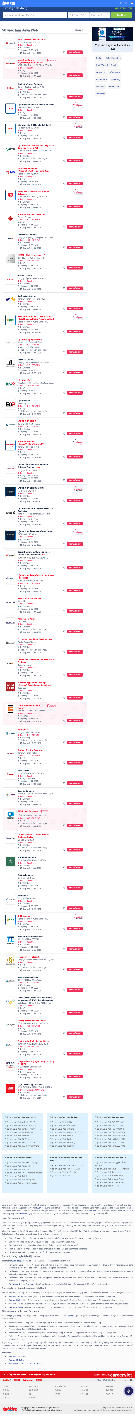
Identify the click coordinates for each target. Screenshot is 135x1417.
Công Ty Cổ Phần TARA (27, 898)
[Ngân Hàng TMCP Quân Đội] (10, 172)
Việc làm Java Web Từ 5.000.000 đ (109, 1125)
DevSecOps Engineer (27, 296)
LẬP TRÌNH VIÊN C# (27, 421)
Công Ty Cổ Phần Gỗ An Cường (30, 980)
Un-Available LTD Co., (26, 878)
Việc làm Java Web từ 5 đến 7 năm (109, 1179)
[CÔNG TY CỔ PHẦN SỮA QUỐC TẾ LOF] (10, 195)
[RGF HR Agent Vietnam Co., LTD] (10, 259)
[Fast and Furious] (10, 218)
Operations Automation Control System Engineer (36, 660)
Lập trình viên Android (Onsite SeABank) (36, 104)
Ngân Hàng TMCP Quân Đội (28, 174)
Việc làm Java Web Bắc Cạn (62, 1139)
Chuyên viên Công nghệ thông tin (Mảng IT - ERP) (36, 1062)
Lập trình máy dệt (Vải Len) (30, 339)
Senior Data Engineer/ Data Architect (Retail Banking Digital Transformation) (36, 317)
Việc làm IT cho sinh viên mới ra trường (25, 1363)
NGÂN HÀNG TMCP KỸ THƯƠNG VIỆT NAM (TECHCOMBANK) (34, 65)
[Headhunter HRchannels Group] (10, 343)
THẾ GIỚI (6, 1394)
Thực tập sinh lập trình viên (30, 1084)
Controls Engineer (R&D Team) (29, 706)
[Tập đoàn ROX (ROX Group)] (10, 108)
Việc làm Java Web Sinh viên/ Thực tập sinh (23, 1162)
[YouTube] (131, 1380)
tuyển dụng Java (18, 1261)
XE (30, 1394)
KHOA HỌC (84, 1390)
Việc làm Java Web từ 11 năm (107, 1186)
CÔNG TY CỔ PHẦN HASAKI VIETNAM (32, 860)
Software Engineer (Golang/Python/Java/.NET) (31, 442)
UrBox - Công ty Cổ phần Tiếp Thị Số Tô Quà (35, 794)
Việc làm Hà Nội (15, 1300)
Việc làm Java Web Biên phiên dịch (20, 1142)
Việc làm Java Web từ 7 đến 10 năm (109, 1182)
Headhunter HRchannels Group (30, 342)
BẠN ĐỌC (109, 1390)
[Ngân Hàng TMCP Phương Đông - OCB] (10, 320)
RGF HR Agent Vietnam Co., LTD (31, 258)
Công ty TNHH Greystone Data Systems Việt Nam (35, 362)
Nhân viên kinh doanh (106, 65)
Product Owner (25, 275)
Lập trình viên (24, 380)
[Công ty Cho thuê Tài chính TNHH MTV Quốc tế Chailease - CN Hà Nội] (10, 961)
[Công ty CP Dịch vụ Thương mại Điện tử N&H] (10, 238)
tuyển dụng (41, 1208)
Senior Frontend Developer (30, 936)
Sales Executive (113, 58)
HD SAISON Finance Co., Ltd (29, 42)
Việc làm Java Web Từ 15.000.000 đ (110, 1135)
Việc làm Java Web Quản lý (16, 1176)
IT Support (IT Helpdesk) (29, 956)
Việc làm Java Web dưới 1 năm (107, 1172)
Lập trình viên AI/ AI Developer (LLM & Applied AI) (35, 509)
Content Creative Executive (30, 750)
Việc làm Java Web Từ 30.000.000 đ (110, 1142)
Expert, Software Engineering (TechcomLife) (30, 61)
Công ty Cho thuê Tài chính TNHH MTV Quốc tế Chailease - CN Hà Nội (36, 960)
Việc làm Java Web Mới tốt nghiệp (19, 1166)
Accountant (101, 79)
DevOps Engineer (26, 875)
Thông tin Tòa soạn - (109, 1407)
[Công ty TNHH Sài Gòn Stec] (10, 425)
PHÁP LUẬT (7, 1398)
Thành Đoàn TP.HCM (124, 1407)
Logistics (100, 72)
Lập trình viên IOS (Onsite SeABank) (34, 125)
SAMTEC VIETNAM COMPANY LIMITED (33, 711)
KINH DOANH (33, 1386)
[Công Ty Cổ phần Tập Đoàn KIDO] (10, 88)
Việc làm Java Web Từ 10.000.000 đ (110, 1132)
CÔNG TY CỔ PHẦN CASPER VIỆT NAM (33, 1023)
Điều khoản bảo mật (95, 1410)
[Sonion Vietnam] (10, 663)
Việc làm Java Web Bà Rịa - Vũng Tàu (66, 1132)
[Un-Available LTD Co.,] (10, 879)
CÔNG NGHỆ (33, 1390)
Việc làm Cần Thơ (16, 1307)
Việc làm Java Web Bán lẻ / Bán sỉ (19, 1132)
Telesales (100, 93)
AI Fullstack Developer (28, 811)
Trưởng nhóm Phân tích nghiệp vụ (33, 1041)
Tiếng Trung (114, 72)
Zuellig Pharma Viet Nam (28, 642)
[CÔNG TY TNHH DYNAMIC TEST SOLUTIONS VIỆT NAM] (10, 149)
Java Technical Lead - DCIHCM (31, 39)
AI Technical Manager (27, 618)
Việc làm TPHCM (16, 1296)
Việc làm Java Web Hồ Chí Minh (63, 1125)
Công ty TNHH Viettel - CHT (29, 447)
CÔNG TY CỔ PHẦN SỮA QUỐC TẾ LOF (33, 197)
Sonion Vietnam (24, 665)
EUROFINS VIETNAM (26, 840)
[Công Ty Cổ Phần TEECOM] (10, 940)
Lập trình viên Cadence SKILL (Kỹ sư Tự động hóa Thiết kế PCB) (36, 146)
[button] (126, 3)
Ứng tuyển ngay (75, 52)
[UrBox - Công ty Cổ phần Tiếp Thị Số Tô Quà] (10, 795)
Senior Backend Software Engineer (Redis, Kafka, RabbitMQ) (34, 553)
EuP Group (22, 403)
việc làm (92, 1210)
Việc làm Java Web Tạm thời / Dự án (65, 1169)
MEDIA (5, 1386)
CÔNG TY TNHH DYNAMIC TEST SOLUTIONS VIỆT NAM (35, 151)
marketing (115, 79)
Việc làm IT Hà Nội (16, 1360)
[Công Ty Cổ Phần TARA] (10, 899)
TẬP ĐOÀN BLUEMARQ (27, 491)
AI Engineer (23, 729)
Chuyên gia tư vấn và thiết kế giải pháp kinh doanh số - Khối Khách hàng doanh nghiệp (36, 998)
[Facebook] (120, 1380)
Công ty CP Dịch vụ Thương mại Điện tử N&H (36, 237)
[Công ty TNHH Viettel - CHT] (10, 445)
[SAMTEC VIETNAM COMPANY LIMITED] (10, 709)
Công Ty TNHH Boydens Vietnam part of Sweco (34, 514)
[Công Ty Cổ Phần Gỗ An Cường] (10, 981)
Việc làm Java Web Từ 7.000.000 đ (109, 1129)
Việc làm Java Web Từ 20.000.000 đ (110, 1139)
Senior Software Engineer (30, 84)
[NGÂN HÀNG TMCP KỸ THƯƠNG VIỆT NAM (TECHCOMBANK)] (10, 64)
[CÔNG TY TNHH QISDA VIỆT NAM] (10, 579)
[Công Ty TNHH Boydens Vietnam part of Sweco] (10, 512)
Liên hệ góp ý (109, 1410)
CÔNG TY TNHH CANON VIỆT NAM (31, 773)
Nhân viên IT (23, 770)
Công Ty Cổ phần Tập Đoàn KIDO (31, 87)
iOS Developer (24, 916)
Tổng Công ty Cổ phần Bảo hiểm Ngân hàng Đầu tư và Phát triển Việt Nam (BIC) (35, 383)
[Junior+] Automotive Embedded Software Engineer (33, 465)
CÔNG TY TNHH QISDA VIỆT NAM (31, 581)
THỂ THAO (84, 1386)
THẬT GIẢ (109, 1394)
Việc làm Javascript (17, 1356)
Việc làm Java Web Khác (60, 1175)
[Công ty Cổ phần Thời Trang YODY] (10, 300)
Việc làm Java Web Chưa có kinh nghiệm (112, 1169)
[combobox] (35, 15)
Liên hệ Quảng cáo (79, 1410)
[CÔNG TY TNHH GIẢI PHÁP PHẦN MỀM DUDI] (10, 1088)
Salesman (100, 86)
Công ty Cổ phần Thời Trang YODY (31, 299)
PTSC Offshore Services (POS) (30, 1067)
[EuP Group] (10, 404)
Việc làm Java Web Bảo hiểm (17, 1135)
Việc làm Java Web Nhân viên (17, 1169)
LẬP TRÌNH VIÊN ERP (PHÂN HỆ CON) (35, 531)
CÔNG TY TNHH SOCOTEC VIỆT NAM (32, 815)
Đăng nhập (127, 8)
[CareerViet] (10, 602)
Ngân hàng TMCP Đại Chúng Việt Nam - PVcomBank (33, 1003)
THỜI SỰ (6, 1390)
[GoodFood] (10, 686)
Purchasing (114, 86)
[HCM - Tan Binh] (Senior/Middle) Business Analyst (33, 835)
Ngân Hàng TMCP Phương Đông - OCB (33, 322)
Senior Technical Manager (30, 598)
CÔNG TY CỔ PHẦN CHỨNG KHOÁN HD (33, 558)
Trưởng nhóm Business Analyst (32, 1020)
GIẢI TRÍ (57, 1394)
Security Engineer (26, 791)
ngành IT (71, 1315)
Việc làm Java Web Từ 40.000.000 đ (110, 1146)
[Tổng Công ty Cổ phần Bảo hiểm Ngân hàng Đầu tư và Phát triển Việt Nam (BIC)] (10, 384)
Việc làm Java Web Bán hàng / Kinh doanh (23, 1129)
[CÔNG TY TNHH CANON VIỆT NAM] (10, 774)
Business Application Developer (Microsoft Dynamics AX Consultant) (35, 683)
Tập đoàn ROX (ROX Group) (28, 107)
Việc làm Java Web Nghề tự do (63, 1172)
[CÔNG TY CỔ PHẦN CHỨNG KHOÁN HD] (10, 556)
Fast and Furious (24, 217)
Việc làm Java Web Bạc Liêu (62, 1135)
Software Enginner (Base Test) (32, 214)
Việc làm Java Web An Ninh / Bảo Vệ (20, 1122)
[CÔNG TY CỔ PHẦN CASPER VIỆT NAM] (10, 1024)
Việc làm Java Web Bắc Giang (62, 1142)
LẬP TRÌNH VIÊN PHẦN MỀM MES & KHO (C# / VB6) (36, 576)
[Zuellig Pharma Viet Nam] (10, 643)
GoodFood (22, 688)
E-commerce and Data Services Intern (35, 639)
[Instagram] (125, 1380)
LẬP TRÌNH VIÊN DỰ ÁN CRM (31, 488)
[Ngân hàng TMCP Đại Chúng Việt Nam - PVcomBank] (10, 1001)
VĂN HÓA (58, 1390)
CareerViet (22, 601)
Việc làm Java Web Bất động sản (19, 1139)
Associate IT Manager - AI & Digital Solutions (33, 192)
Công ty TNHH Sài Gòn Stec (29, 424)
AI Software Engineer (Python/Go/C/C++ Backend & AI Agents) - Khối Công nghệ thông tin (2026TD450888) (34, 169)
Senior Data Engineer (27, 234)
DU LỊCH (32, 1398)
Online (99, 58)
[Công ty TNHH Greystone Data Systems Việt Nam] (10, 363)
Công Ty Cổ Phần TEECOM (28, 939)
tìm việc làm (128, 1210)
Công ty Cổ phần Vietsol (27, 470)
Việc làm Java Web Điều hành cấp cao (21, 1183)
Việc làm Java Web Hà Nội (61, 1122)
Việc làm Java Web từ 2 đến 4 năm (109, 1175)
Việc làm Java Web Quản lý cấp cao (20, 1179)
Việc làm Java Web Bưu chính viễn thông (22, 1146)
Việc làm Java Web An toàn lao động (20, 1125)
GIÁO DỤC (109, 1386)
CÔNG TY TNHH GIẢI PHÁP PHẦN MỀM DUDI (35, 1087)
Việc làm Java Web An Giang (62, 1129)
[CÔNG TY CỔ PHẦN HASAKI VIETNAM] (10, 861)
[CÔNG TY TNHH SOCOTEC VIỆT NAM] (10, 815)
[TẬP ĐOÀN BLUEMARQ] (10, 492)
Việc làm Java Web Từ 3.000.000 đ (109, 1122)
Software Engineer (26, 359)
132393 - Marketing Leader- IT (31, 255)
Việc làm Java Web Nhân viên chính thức (67, 1165)
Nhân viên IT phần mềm (28, 977)
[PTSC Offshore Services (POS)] (10, 1065)
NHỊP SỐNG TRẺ (60, 1386)
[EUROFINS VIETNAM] (10, 838)
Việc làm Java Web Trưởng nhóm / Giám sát (23, 1172)
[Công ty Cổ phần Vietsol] (10, 468)
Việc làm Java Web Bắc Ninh (62, 1146)
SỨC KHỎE (84, 1394)
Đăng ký (118, 8)
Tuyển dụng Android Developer (22, 1284)
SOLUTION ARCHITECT (28, 857)
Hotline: (123, 1410)
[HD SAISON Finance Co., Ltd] (10, 43)
